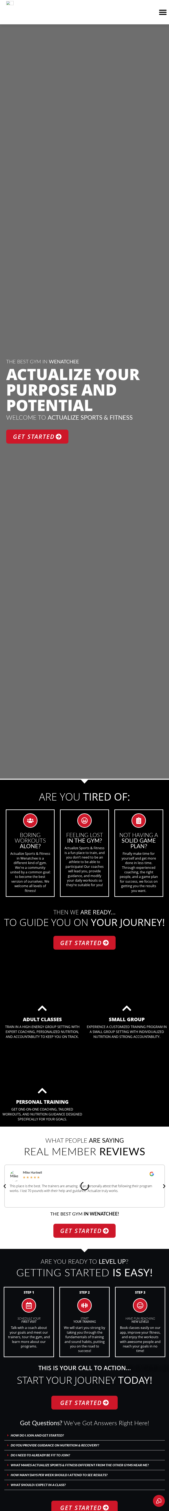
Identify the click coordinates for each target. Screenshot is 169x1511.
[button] (163, 12)
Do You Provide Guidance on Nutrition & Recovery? (55, 1445)
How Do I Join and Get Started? (37, 1435)
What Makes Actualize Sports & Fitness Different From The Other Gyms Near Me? (80, 1465)
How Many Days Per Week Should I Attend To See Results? (59, 1475)
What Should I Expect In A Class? (38, 1485)
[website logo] (15, 4)
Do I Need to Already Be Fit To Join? (40, 1455)
